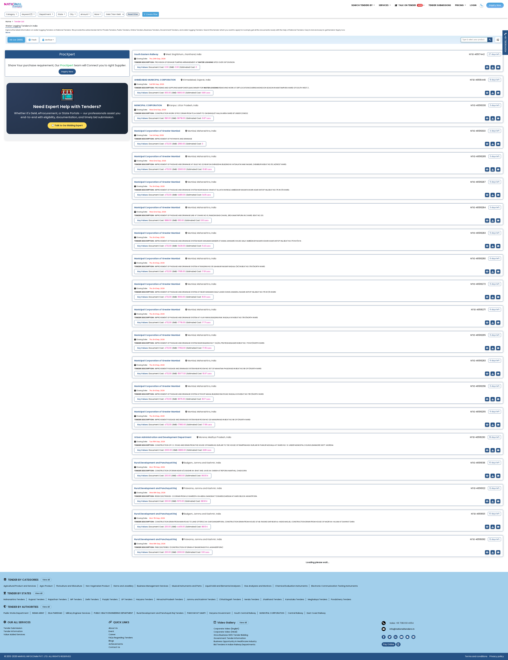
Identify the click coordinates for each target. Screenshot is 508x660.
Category (10, 14)
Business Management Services (152, 585)
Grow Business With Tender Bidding (231, 635)
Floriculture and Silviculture (69, 585)
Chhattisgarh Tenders (230, 599)
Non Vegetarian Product (98, 585)
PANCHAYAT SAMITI (196, 613)
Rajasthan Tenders (57, 599)
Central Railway (295, 613)
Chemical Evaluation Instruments (291, 585)
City (72, 14)
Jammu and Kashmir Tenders (201, 599)
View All (46, 579)
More (96, 14)
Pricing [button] (459, 5)
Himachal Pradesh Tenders (170, 599)
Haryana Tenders (144, 599)
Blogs (111, 640)
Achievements (116, 644)
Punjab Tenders (110, 599)
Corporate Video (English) (226, 628)
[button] (409, 5)
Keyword (27, 14)
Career (112, 634)
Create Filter (152, 14)
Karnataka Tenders (294, 599)
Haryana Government (220, 613)
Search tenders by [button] (362, 5)
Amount (84, 14)
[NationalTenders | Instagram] (413, 637)
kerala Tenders (252, 599)
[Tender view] (487, 67)
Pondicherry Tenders (341, 599)
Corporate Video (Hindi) (225, 631)
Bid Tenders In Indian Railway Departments (234, 644)
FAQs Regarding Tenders (121, 637)
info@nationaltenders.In (402, 629)
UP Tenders (126, 599)
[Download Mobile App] (398, 644)
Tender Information (13, 631)
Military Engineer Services (78, 613)
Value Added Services (14, 634)
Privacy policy (496, 656)
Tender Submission (13, 628)
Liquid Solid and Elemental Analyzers (223, 585)
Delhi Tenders (92, 599)
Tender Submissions (439, 5)
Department (45, 14)
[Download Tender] (493, 67)
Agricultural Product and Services (20, 585)
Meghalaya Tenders (317, 599)
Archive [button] (48, 39)
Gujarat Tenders (36, 599)
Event (111, 631)
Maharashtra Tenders (14, 599)
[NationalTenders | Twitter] (390, 637)
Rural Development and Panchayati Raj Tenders (160, 613)
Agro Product (46, 585)
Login (473, 5)
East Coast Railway (316, 613)
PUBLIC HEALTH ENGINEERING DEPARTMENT (113, 613)
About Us (113, 628)
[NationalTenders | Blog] (407, 637)
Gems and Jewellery (123, 585)
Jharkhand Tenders (272, 599)
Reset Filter (133, 14)
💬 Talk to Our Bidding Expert (67, 125)
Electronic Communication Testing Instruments (334, 585)
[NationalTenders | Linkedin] (396, 637)
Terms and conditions (476, 656)
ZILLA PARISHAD (55, 613)
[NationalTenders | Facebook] (384, 637)
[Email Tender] (498, 67)
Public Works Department (16, 613)
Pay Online (388, 644)
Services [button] (384, 5)
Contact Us (114, 647)
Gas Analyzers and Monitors (257, 585)
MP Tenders (76, 599)
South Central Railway (245, 613)
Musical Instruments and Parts (187, 585)
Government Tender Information (230, 638)
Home (8, 21)
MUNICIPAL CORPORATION (272, 613)
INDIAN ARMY (38, 613)
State (61, 14)
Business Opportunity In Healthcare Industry (235, 641)
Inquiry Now (67, 71)
